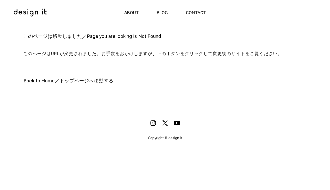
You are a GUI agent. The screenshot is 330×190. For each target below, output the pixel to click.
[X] (165, 123)
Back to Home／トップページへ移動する (68, 80)
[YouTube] (176, 123)
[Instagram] (153, 123)
